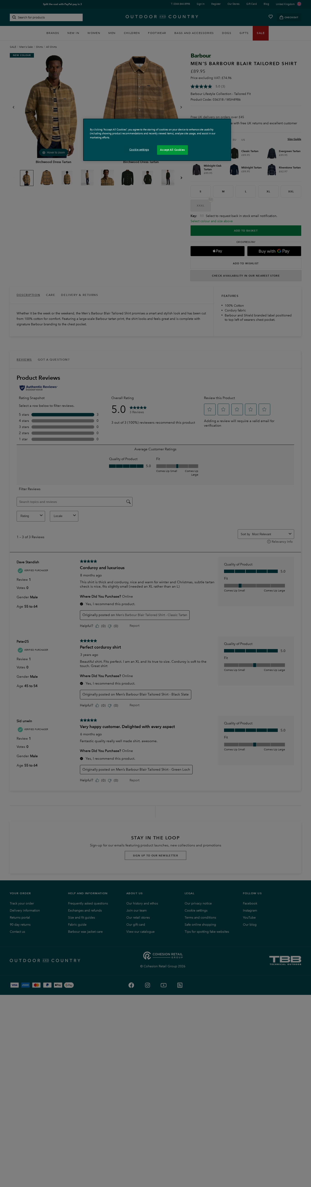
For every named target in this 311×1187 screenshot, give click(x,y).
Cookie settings (139, 149)
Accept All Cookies (172, 149)
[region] (157, 140)
